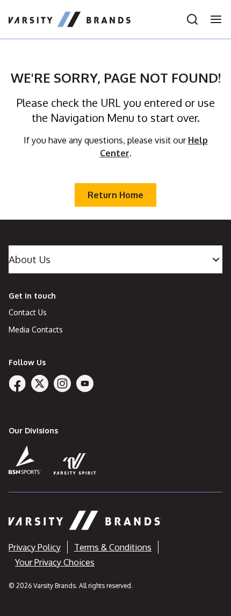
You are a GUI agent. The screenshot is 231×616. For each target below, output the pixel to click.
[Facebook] (17, 383)
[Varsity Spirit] (75, 464)
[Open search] (192, 19)
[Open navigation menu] (212, 19)
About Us (29, 259)
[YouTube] (85, 383)
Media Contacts (36, 329)
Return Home (115, 195)
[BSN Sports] (25, 460)
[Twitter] (39, 383)
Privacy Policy (35, 547)
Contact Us (28, 312)
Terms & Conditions (112, 547)
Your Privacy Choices (55, 562)
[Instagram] (62, 383)
